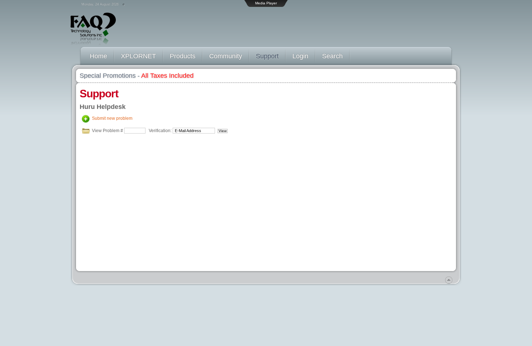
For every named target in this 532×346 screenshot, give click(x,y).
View (223, 131)
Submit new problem (112, 118)
